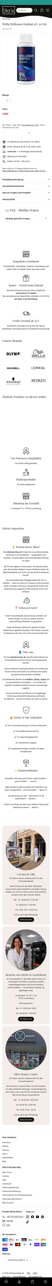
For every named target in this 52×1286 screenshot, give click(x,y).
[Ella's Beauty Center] (26, 1049)
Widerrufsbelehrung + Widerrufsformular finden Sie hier (24, 171)
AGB (4, 1180)
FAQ (28, 1273)
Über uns (6, 1277)
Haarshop (6, 1142)
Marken (5, 1146)
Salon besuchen (26, 920)
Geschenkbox (7, 1158)
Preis (4, 109)
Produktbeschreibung (12, 180)
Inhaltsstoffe (8, 199)
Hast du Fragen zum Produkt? (16, 193)
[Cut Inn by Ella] (26, 849)
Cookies (5, 1176)
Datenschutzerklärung (11, 1191)
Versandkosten (19, 1277)
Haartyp (5, 1150)
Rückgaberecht (35, 1277)
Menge (5, 95)
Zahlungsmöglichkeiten (12, 1199)
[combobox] (24, 10)
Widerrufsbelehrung (10, 1188)
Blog (4, 1161)
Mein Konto (7, 1172)
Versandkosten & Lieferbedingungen (17, 1195)
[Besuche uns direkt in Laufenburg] (26, 950)
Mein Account (8, 1203)
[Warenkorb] (42, 10)
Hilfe (35, 1273)
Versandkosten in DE (30, 125)
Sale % (5, 1154)
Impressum (7, 1184)
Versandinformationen (13, 186)
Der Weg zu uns (26, 1019)
